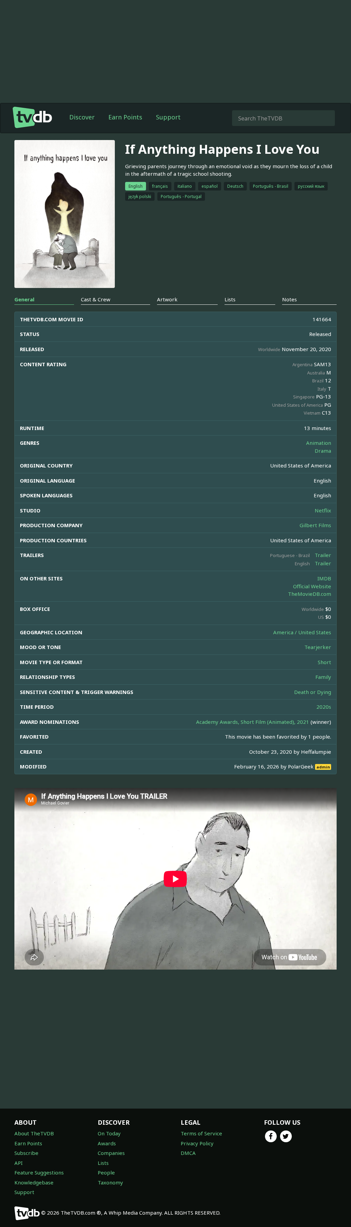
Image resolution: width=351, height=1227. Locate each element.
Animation (318, 442)
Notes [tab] (289, 299)
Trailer (323, 555)
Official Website (312, 586)
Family (323, 676)
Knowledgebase (33, 1182)
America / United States (302, 632)
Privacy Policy (197, 1143)
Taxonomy (110, 1182)
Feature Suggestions (39, 1172)
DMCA (188, 1152)
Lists (103, 1162)
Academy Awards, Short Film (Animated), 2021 (252, 721)
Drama (323, 450)
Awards (107, 1143)
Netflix (323, 510)
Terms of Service (201, 1133)
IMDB (324, 578)
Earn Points (125, 117)
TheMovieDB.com (309, 593)
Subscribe (26, 1152)
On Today (109, 1133)
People (106, 1172)
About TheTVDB (34, 1133)
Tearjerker (317, 647)
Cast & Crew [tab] (95, 299)
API (18, 1162)
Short (324, 662)
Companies (111, 1152)
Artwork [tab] (167, 299)
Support (168, 117)
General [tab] (24, 299)
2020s (323, 706)
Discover (82, 117)
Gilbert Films (315, 525)
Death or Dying (312, 691)
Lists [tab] (230, 299)
